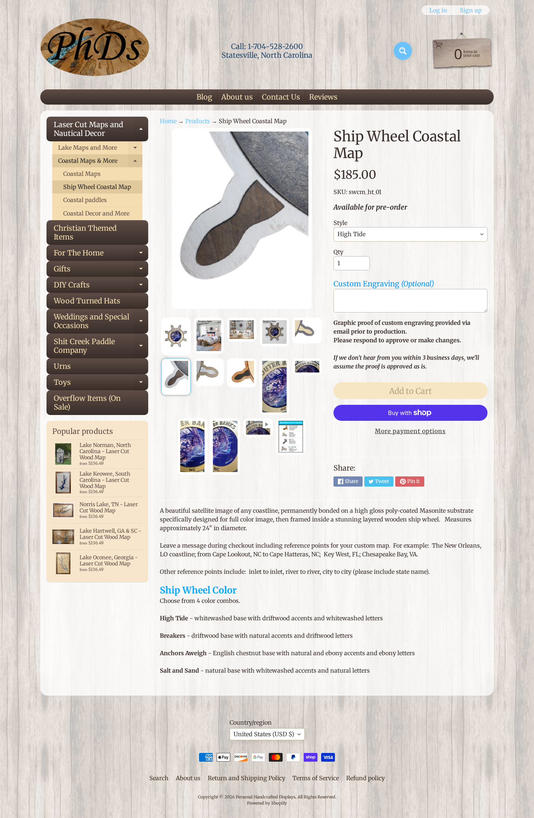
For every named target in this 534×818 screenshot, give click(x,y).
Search (159, 778)
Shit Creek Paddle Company (101, 346)
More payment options (410, 431)
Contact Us (281, 96)
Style (340, 222)
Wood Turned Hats (87, 300)
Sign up (471, 10)
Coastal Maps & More (100, 162)
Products (197, 121)
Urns (62, 366)
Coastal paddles (85, 200)
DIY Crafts (101, 286)
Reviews (323, 96)
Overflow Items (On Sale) (87, 402)
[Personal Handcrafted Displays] (94, 51)
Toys (101, 384)
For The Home (101, 254)
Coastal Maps (82, 173)
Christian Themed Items (85, 232)
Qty (338, 251)
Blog (204, 96)
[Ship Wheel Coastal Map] (176, 336)
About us (237, 96)
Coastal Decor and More (96, 213)
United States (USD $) (264, 734)
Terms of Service (315, 778)
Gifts (101, 270)
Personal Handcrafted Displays (265, 796)
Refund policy (365, 778)
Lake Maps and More (100, 149)
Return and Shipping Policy (246, 778)
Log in (438, 10)
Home (168, 121)
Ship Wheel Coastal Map (97, 186)
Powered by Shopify (267, 803)
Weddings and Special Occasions (101, 321)
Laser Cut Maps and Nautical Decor (101, 129)
